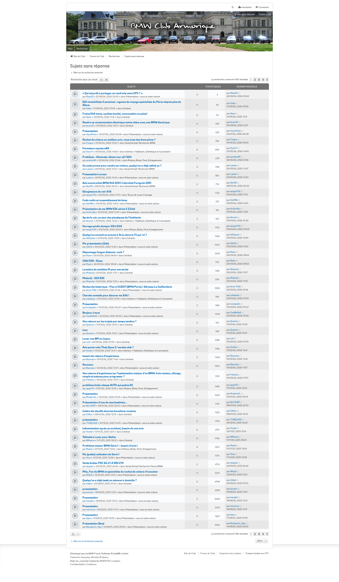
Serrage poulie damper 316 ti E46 (102, 226)
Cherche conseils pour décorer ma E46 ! (105, 295)
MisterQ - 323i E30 (93, 278)
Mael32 (90, 96)
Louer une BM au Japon (96, 338)
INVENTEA (105, 560)
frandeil (90, 500)
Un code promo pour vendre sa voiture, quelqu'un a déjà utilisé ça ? (122, 165)
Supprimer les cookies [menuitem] (230, 553)
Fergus (89, 142)
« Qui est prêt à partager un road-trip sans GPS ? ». (112, 93)
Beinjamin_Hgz (93, 526)
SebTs (89, 246)
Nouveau (87, 364)
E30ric (89, 414)
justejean (90, 298)
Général (127, 108)
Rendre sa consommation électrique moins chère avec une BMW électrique (126, 122)
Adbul (89, 483)
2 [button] (255, 79)
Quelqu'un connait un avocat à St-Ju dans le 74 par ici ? (114, 234)
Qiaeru (105, 557)
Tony (88, 457)
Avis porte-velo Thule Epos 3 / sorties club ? (108, 347)
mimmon (90, 509)
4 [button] (263, 79)
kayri (88, 518)
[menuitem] (77, 564)
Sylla (88, 108)
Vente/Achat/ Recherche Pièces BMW (144, 466)
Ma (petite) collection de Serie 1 (100, 454)
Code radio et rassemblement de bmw (104, 200)
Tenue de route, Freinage (139, 194)
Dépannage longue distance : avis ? (103, 252)
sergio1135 (91, 194)
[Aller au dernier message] (239, 92)
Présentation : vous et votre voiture (143, 96)
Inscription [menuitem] (247, 7)
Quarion (90, 324)
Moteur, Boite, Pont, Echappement (145, 160)
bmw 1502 (91, 290)
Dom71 (89, 151)
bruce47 (90, 125)
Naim (88, 116)
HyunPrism (91, 134)
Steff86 (90, 203)
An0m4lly (91, 212)
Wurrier (89, 220)
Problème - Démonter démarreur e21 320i (107, 157)
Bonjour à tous (91, 312)
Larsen (89, 168)
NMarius (90, 440)
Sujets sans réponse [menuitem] (245, 14)
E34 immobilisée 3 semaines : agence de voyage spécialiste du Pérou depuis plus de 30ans (131, 103)
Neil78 (89, 186)
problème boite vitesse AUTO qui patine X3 (107, 385)
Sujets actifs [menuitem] (265, 14)
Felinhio (90, 379)
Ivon (85, 330)
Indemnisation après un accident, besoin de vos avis (113, 428)
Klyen (89, 255)
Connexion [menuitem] (263, 7)
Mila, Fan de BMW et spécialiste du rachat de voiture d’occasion (120, 471)
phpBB (88, 553)
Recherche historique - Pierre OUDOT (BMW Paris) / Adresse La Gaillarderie (127, 286)
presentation (90, 489)
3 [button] (259, 79)
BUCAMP (91, 405)
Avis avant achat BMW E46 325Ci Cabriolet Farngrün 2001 (116, 183)
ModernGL (91, 397)
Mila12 (89, 474)
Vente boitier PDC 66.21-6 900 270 (103, 463)
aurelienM (91, 160)
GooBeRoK (91, 315)
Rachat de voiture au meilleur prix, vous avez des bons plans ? (119, 139)
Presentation (90, 497)
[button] (267, 80)
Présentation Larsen (94, 174)
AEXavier (90, 238)
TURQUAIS (91, 422)
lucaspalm (91, 307)
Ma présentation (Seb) (95, 243)
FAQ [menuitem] (70, 48)
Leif (88, 341)
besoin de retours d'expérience (100, 356)
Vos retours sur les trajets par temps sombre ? (109, 321)
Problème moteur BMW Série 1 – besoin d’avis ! (110, 445)
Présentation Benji (93, 523)
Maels (89, 448)
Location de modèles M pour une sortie (105, 269)
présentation (90, 419)
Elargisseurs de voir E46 (96, 191)
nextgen (116, 560)
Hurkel (89, 350)
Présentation (90, 131)
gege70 (90, 388)
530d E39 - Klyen (92, 260)
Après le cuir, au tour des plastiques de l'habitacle (111, 217)
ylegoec (90, 466)
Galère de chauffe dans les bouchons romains (109, 411)
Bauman (90, 359)
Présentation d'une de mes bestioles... (104, 402)
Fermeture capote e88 (95, 148)
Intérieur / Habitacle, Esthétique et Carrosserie (147, 151)
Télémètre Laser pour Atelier (99, 437)
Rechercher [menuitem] (82, 48)
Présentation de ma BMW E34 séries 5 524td (108, 208)
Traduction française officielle (84, 557)
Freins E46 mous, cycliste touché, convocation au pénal (114, 113)
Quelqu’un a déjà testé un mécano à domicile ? (109, 480)
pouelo (89, 492)
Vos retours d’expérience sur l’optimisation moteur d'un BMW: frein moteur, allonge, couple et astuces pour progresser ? (131, 375)
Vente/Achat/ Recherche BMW (140, 142)
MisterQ (90, 272)
